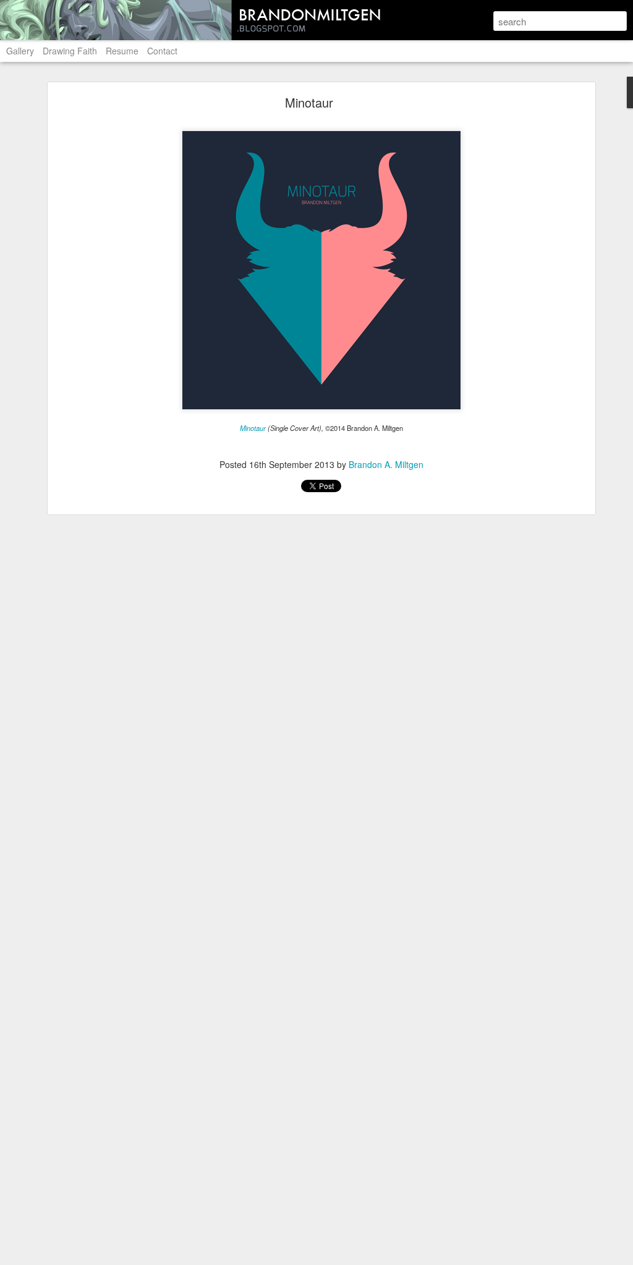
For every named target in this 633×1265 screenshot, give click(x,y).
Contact (162, 51)
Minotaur (309, 102)
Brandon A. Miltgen (386, 464)
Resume (122, 51)
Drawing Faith (70, 51)
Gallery (20, 51)
